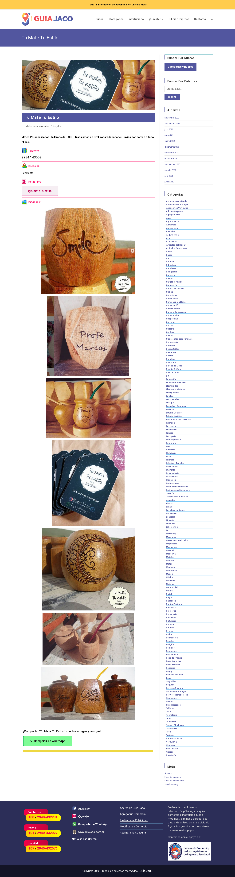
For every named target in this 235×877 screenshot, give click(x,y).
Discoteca (171, 362)
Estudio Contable (174, 413)
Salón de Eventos (174, 674)
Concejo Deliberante (176, 312)
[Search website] (212, 19)
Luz (168, 530)
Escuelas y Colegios (176, 406)
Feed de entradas (172, 777)
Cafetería (170, 275)
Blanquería (171, 272)
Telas (168, 718)
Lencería (170, 517)
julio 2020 (168, 176)
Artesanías (171, 241)
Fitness (169, 433)
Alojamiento (172, 228)
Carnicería (171, 285)
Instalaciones (172, 483)
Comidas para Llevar (176, 302)
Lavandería (171, 513)
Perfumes (171, 617)
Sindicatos (171, 698)
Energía (170, 402)
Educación (171, 379)
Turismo (170, 735)
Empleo (169, 396)
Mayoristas (171, 544)
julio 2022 (168, 129)
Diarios (169, 355)
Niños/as (170, 580)
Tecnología (171, 715)
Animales (170, 231)
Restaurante (172, 654)
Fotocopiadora (173, 439)
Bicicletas (171, 268)
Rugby (169, 671)
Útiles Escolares (174, 738)
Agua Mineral (172, 221)
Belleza (170, 261)
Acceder (168, 773)
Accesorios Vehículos (177, 208)
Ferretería (171, 426)
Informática (171, 476)
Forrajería (171, 436)
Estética (170, 409)
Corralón (170, 322)
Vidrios (169, 752)
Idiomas (170, 460)
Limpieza (170, 523)
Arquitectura (172, 235)
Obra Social (172, 587)
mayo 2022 (169, 135)
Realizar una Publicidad (134, 820)
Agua (168, 218)
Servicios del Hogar (176, 691)
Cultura (169, 335)
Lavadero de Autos (175, 510)
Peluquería (171, 614)
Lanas (169, 507)
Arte (168, 238)
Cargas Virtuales (174, 282)
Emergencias (172, 392)
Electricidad (172, 386)
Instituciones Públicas (177, 486)
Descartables (172, 349)
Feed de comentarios (174, 780)
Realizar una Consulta (133, 832)
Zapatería (171, 755)
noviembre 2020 (171, 152)
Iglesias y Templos (175, 463)
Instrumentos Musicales (178, 490)
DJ (167, 376)
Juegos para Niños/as (177, 497)
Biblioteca (171, 265)
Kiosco (169, 503)
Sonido (169, 701)
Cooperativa (172, 319)
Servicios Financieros (177, 695)
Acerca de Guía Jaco (132, 808)
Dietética (170, 359)
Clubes (169, 292)
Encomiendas (172, 399)
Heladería (171, 453)
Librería (170, 520)
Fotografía (171, 443)
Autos (169, 251)
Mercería (171, 554)
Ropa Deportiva (173, 661)
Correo (169, 325)
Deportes (170, 345)
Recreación (172, 638)
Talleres (170, 708)
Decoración (172, 342)
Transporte (171, 728)
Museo (169, 574)
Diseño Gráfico (173, 369)
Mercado (170, 550)
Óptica (169, 591)
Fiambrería (171, 429)
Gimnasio (170, 449)
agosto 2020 (170, 170)
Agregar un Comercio (133, 814)
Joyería (170, 493)
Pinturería (171, 621)
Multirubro (171, 570)
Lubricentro (172, 527)
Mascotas (171, 537)
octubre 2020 (170, 158)
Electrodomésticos (175, 389)
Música (169, 577)
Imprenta (170, 470)
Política (170, 624)
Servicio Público (174, 688)
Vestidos (170, 745)
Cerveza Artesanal (175, 288)
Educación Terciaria (176, 382)
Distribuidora (172, 372)
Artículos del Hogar (176, 245)
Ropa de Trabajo (174, 658)
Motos (169, 564)
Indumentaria (172, 473)
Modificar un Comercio (133, 826)
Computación (172, 305)
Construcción (172, 315)
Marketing (171, 533)
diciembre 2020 (171, 147)
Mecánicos (171, 547)
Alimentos (171, 225)
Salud (169, 678)
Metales (170, 557)
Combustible (172, 298)
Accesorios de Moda (176, 201)
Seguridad (171, 681)
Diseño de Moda (174, 366)
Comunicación (173, 308)
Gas (168, 446)
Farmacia (170, 423)
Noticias (170, 584)
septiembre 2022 (172, 123)
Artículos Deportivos (176, 248)
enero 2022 (169, 141)
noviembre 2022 (171, 118)
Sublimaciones (173, 705)
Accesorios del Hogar (177, 204)
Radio (169, 634)
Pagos (169, 597)
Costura (170, 329)
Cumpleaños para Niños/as (179, 339)
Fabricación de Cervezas (178, 419)
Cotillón (170, 332)
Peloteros (171, 611)
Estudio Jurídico (174, 416)
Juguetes (170, 500)
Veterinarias (172, 748)
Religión (170, 644)
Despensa (171, 352)
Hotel (169, 456)
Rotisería (170, 668)
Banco (169, 255)
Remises (170, 648)
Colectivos (171, 295)
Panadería (171, 601)
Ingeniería (171, 480)
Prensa (169, 631)
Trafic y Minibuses (175, 725)
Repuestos (171, 651)
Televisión (171, 721)
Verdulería (171, 742)
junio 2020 (169, 182)
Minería (170, 560)
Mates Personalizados (37, 126)
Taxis (168, 711)
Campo (169, 278)
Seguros (170, 685)
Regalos (57, 126)
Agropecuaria (173, 214)
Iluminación (171, 466)
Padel (169, 594)
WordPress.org (171, 784)
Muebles (170, 567)
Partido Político (174, 604)
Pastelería (171, 607)
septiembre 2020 (172, 164)
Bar (168, 258)
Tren (168, 732)
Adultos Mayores (174, 211)
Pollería (170, 627)
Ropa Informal (173, 664)
